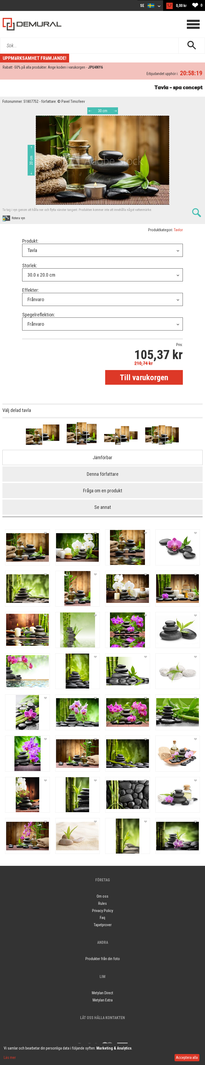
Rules (102, 903)
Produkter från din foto (102, 959)
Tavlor (178, 230)
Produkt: (30, 241)
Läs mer (10, 1057)
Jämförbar (102, 457)
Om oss (102, 896)
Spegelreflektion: (38, 314)
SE (142, 5)
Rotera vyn (18, 218)
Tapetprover (103, 925)
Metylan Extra (103, 1000)
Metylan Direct (102, 993)
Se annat (102, 507)
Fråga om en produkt (102, 490)
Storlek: (29, 265)
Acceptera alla (187, 1057)
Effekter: (30, 290)
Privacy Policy (102, 911)
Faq (102, 917)
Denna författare (103, 474)
